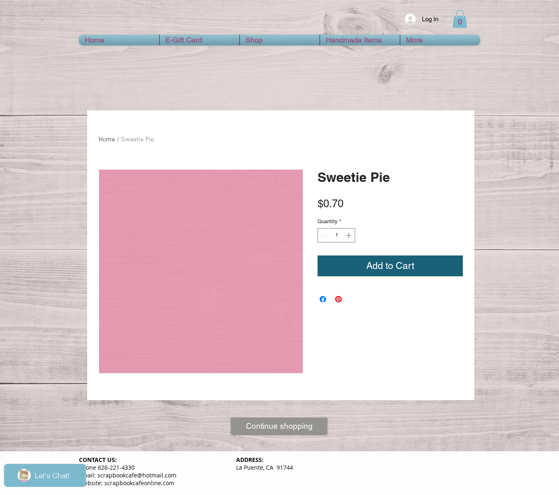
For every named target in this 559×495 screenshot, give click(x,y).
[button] (459, 19)
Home (107, 140)
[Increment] (349, 235)
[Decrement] (324, 235)
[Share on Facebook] (323, 299)
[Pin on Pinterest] (338, 299)
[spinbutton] (337, 235)
